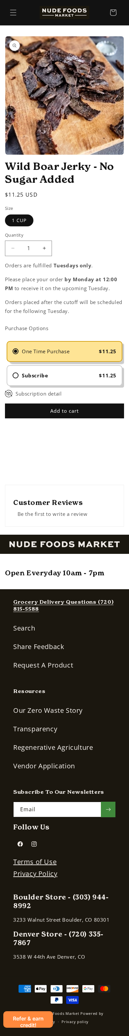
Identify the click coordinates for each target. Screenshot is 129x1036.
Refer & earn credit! (28, 1021)
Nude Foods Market (60, 1013)
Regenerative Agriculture (53, 747)
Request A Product (43, 665)
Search (24, 628)
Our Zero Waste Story (48, 710)
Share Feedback (38, 646)
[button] (13, 12)
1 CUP (19, 220)
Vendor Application (44, 765)
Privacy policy (75, 1021)
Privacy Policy (35, 873)
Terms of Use (35, 861)
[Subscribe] (108, 809)
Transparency (35, 728)
